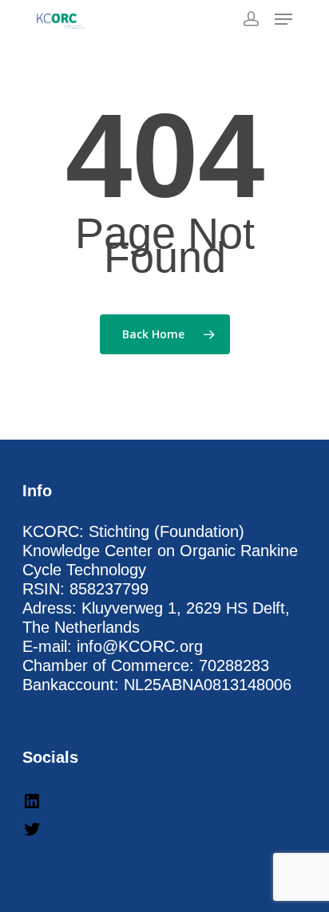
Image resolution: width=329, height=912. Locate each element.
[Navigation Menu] (283, 19)
